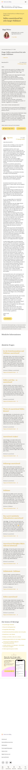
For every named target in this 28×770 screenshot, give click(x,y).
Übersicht (5, 57)
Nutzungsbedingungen (7, 748)
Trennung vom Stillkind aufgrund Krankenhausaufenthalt (10, 642)
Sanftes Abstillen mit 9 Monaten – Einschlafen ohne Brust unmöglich (13, 646)
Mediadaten (4, 745)
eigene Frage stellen (9, 128)
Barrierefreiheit (5, 757)
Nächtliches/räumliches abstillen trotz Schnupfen (14, 632)
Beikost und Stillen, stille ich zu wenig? (12, 636)
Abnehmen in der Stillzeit (9, 634)
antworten (8, 318)
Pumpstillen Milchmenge (9, 629)
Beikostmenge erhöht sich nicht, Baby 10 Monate (14, 639)
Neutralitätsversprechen (7, 742)
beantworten (22, 128)
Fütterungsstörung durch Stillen (10, 648)
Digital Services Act (6, 754)
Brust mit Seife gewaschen (9, 627)
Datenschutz (4, 751)
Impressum (4, 739)
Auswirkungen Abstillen (8, 624)
